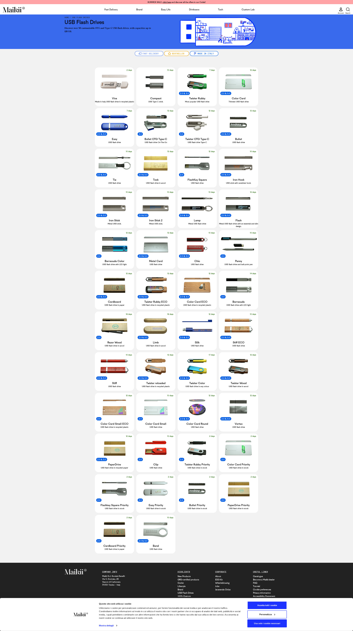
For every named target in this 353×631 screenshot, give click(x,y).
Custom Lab (248, 9)
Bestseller (178, 53)
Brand (139, 9)
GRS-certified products (188, 579)
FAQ (255, 582)
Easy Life (165, 9)
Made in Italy (206, 53)
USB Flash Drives (186, 592)
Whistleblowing (222, 582)
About (218, 576)
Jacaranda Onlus (223, 589)
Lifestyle (181, 586)
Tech (220, 9)
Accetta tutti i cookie (267, 605)
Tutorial (256, 586)
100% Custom (184, 596)
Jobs (217, 586)
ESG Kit (219, 579)
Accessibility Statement (264, 596)
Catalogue (258, 576)
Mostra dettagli (106, 625)
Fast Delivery (111, 9)
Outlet (181, 582)
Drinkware (194, 9)
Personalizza (265, 614)
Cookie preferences (262, 589)
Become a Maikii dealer (264, 579)
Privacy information (262, 592)
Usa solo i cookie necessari (267, 623)
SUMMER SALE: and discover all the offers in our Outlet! (177, 2)
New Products (184, 576)
